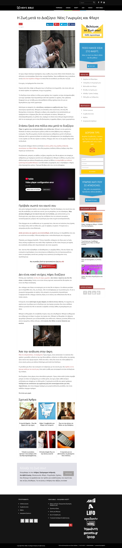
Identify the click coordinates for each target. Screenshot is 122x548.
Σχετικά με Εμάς (54, 508)
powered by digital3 (100, 545)
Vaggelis (22, 27)
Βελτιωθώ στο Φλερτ (90, 86)
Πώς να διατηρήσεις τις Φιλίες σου (91, 260)
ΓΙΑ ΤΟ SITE (82, 545)
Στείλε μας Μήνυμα (55, 511)
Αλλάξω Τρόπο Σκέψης (90, 93)
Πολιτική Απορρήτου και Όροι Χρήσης (68, 545)
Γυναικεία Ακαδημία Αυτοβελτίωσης (59, 518)
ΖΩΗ (83, 7)
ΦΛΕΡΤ (76, 7)
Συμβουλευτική (88, 114)
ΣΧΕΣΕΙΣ (68, 7)
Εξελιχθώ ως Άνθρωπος (91, 97)
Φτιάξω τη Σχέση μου (90, 90)
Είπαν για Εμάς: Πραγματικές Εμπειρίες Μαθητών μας (61, 504)
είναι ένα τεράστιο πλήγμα (31, 78)
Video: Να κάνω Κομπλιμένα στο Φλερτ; (92, 277)
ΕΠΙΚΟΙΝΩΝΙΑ (90, 545)
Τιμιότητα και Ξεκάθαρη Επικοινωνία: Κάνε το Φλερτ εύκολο (90, 242)
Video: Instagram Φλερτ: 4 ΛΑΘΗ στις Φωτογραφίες (92, 225)
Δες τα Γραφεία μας (55, 514)
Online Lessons (88, 110)
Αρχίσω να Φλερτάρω (90, 79)
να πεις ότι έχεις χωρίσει (42, 278)
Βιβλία (85, 117)
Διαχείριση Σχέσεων (90, 121)
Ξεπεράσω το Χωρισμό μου (92, 83)
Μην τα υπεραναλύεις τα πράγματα (31, 355)
